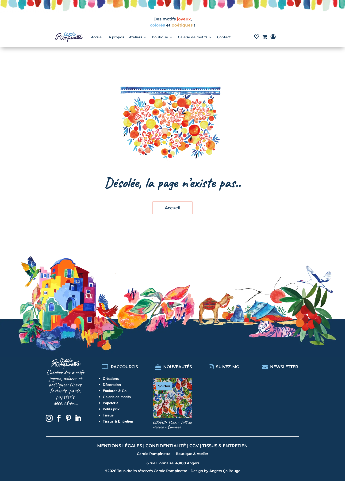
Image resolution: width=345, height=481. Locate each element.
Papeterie (110, 403)
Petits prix (111, 409)
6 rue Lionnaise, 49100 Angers (172, 463)
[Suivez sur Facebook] (58, 418)
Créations (111, 379)
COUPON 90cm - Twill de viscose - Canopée (172, 424)
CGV (194, 445)
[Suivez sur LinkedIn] (78, 418)
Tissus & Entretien (118, 421)
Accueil (172, 207)
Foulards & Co (114, 391)
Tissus (108, 415)
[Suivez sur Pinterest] (68, 418)
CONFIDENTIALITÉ (166, 445)
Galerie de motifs (117, 397)
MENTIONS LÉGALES (119, 445)
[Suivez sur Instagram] (49, 418)
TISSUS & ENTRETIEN (225, 445)
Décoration (112, 385)
